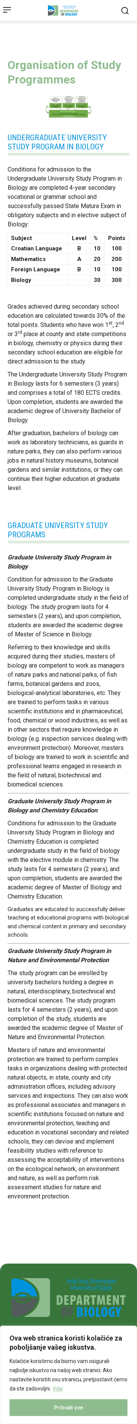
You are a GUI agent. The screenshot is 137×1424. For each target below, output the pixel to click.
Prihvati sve (68, 1408)
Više (58, 1389)
